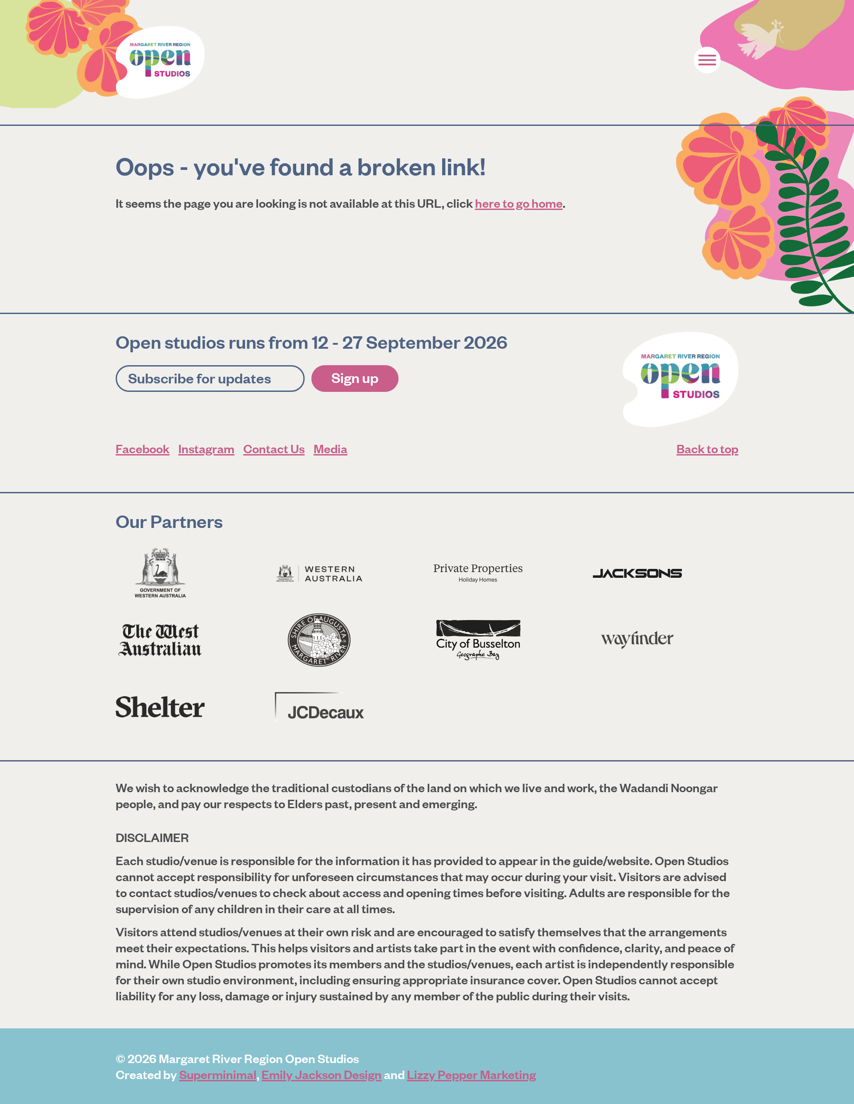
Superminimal (218, 1074)
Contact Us (274, 448)
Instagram (206, 448)
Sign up (355, 377)
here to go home (519, 202)
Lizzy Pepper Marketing (471, 1074)
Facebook (142, 448)
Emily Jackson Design (322, 1074)
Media (330, 448)
